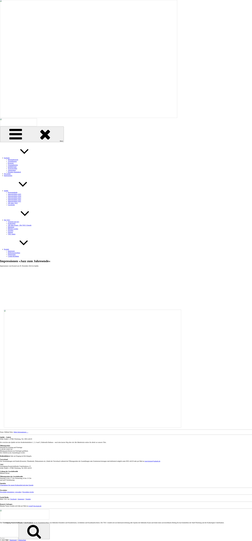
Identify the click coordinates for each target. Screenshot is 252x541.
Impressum (11, 251)
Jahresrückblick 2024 (14, 196)
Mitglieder (11, 227)
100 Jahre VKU (13, 203)
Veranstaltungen (13, 165)
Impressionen (8, 175)
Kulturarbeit (11, 223)
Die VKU (7, 220)
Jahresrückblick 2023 (14, 198)
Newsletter (7, 174)
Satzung (10, 232)
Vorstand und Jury (13, 222)
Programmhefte (12, 192)
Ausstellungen (12, 161)
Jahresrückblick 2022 (14, 199)
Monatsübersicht (13, 159)
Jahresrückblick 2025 (14, 194)
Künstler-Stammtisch (14, 172)
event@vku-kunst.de (34, 506)
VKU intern (11, 234)
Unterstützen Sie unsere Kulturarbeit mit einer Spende (16, 485)
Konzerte (11, 163)
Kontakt (6, 249)
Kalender (7, 158)
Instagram (21, 499)
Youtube (28, 499)
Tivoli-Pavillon (12, 168)
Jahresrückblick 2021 (14, 201)
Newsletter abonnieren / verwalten (10, 492)
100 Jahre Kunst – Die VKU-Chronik (19, 225)
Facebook (13, 499)
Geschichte (11, 205)
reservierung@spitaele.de (152, 461)
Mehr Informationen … (21, 432)
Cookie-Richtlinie (13, 256)
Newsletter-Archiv (28, 492)
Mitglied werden (13, 229)
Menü (61, 141)
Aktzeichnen (12, 170)
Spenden (10, 230)
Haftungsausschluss (14, 253)
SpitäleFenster (12, 167)
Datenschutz (12, 254)
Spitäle (6, 191)
